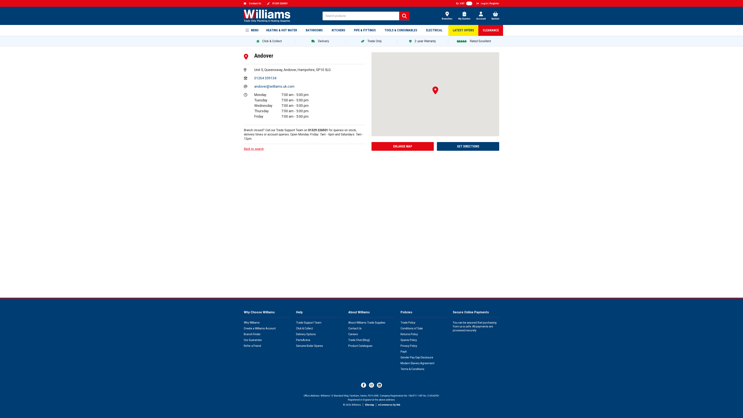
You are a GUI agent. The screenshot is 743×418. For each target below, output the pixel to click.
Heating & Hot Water (281, 30)
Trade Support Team (308, 322)
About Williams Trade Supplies (366, 322)
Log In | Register (490, 3)
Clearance (491, 30)
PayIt (404, 351)
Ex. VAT (460, 3)
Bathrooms (314, 30)
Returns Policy (409, 334)
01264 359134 (265, 78)
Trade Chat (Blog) (359, 340)
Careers (353, 334)
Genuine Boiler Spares (309, 345)
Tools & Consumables (400, 30)
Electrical (434, 30)
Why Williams (252, 322)
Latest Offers (463, 30)
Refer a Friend (252, 345)
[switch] (469, 3)
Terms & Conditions (412, 369)
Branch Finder (252, 334)
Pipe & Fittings (365, 30)
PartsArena (303, 340)
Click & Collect (304, 328)
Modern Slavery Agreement (417, 363)
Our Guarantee (253, 340)
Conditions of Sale (412, 328)
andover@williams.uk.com (274, 86)
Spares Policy (409, 340)
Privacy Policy (409, 345)
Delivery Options (306, 334)
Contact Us (355, 328)
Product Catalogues (360, 345)
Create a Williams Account (260, 328)
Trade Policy (408, 322)
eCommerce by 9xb (389, 404)
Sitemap (369, 404)
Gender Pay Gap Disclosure (417, 357)
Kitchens (338, 30)
